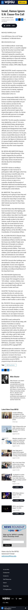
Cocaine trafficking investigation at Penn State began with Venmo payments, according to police (19, 416)
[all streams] (26, 608)
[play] (2, 608)
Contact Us (5, 576)
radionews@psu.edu (9, 556)
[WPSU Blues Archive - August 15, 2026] (7, 495)
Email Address (7, 539)
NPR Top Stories (11, 365)
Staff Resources (7, 579)
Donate (23, 2)
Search (5, 582)
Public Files (5, 586)
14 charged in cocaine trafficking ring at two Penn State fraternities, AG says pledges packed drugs (19, 478)
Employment (6, 572)
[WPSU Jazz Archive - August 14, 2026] (7, 508)
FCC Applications (7, 589)
